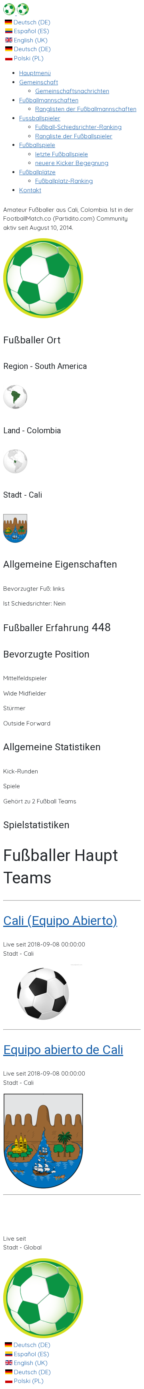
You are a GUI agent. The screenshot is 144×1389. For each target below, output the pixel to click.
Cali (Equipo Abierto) (60, 920)
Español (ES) (30, 31)
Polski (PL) (28, 58)
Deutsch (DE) (31, 22)
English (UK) (30, 40)
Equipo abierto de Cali (63, 1049)
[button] (38, 82)
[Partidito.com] (16, 13)
